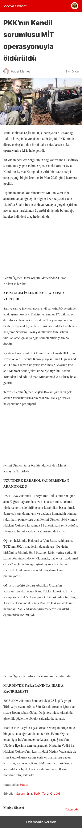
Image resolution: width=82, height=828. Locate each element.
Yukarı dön (72, 809)
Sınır (29, 793)
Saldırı (20, 793)
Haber (24, 784)
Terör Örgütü (51, 793)
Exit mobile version (41, 822)
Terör (37, 793)
